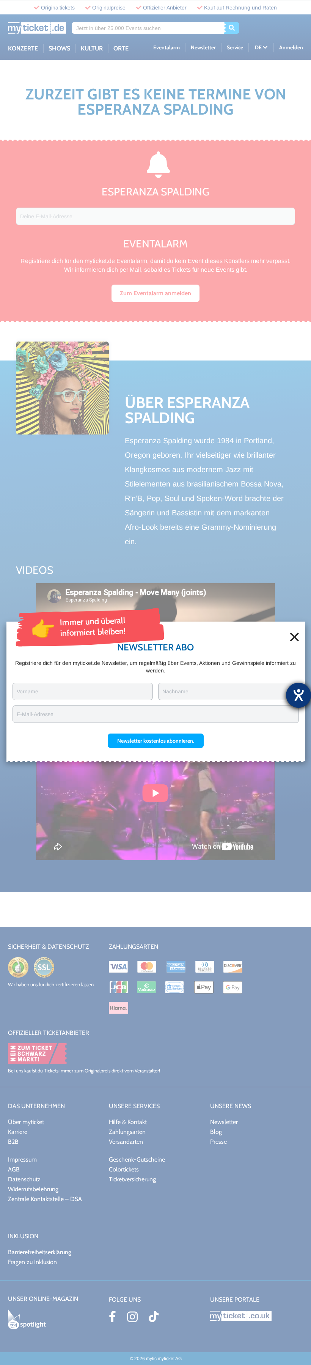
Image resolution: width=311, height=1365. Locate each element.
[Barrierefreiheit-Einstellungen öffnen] (298, 695)
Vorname (27, 691)
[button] (156, 741)
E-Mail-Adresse (35, 714)
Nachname (175, 691)
